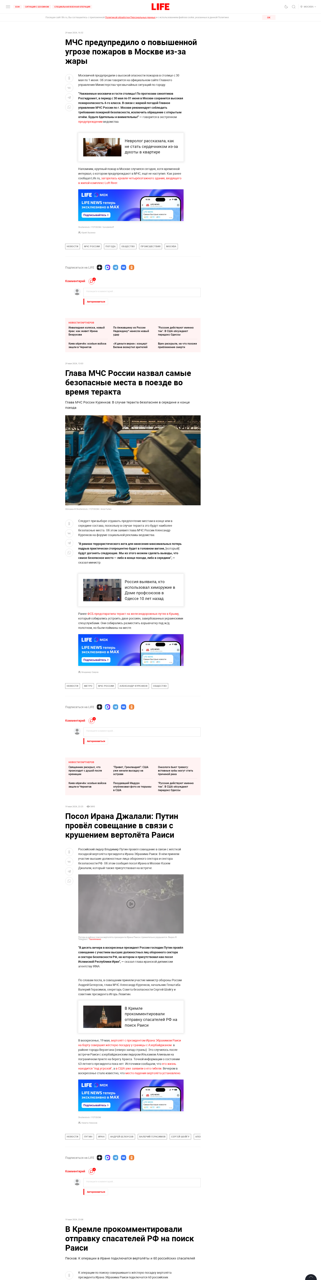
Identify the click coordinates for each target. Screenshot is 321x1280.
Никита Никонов (89, 1123)
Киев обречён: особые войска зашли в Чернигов (87, 345)
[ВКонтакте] (123, 267)
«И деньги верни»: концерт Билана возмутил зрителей (130, 345)
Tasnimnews (95, 939)
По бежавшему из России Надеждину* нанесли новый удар (131, 331)
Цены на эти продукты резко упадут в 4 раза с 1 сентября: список (87, 1221)
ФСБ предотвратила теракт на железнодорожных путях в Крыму (133, 614)
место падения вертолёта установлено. (153, 1073)
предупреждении (90, 122)
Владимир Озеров (89, 672)
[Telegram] (115, 267)
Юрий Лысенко (88, 232)
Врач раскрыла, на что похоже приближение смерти (177, 345)
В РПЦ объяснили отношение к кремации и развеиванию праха (88, 1237)
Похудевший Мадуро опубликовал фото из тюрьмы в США (132, 786)
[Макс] (107, 267)
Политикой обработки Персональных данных (130, 17)
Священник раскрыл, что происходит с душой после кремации (85, 770)
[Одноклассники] (131, 267)
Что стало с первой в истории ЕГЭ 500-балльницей (131, 1235)
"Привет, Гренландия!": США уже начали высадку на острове (130, 770)
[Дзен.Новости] (99, 267)
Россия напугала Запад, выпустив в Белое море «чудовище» (173, 1221)
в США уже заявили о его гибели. (139, 1068)
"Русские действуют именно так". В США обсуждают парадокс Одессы (176, 331)
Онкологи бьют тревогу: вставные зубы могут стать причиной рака (175, 770)
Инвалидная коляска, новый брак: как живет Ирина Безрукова (87, 331)
